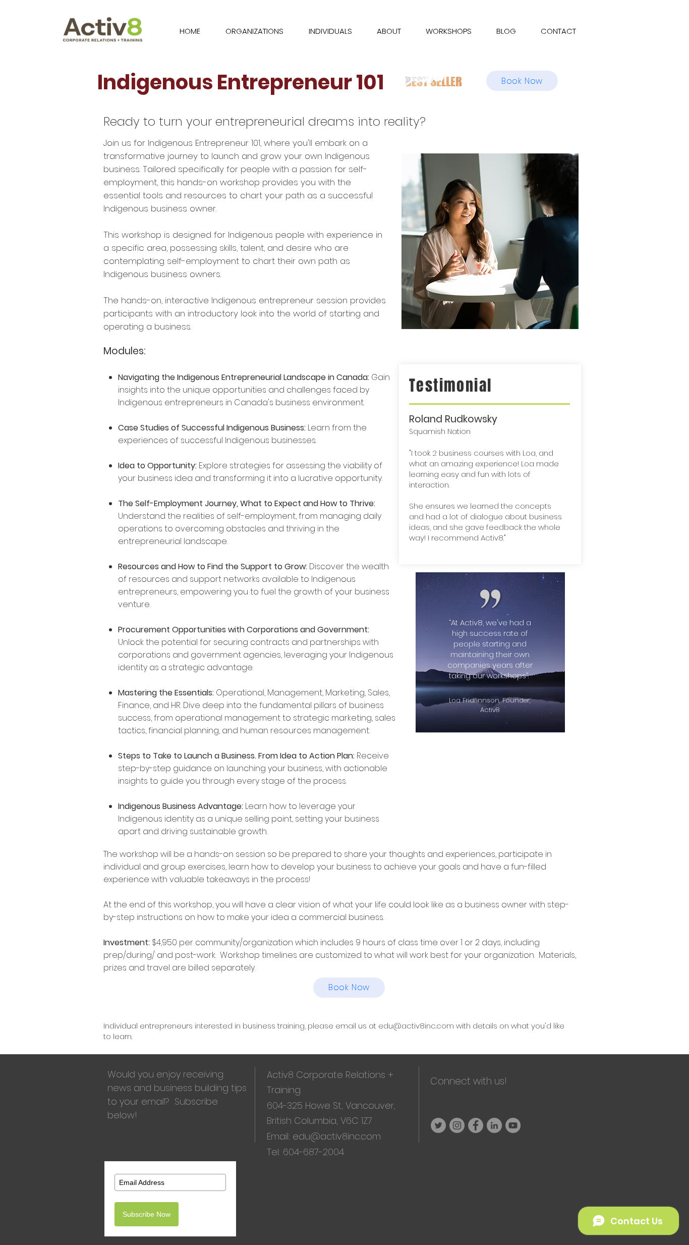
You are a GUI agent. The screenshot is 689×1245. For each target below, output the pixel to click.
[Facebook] (475, 1125)
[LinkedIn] (494, 1125)
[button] (444, 31)
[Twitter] (438, 1125)
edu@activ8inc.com (416, 1025)
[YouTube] (513, 1125)
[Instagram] (457, 1125)
